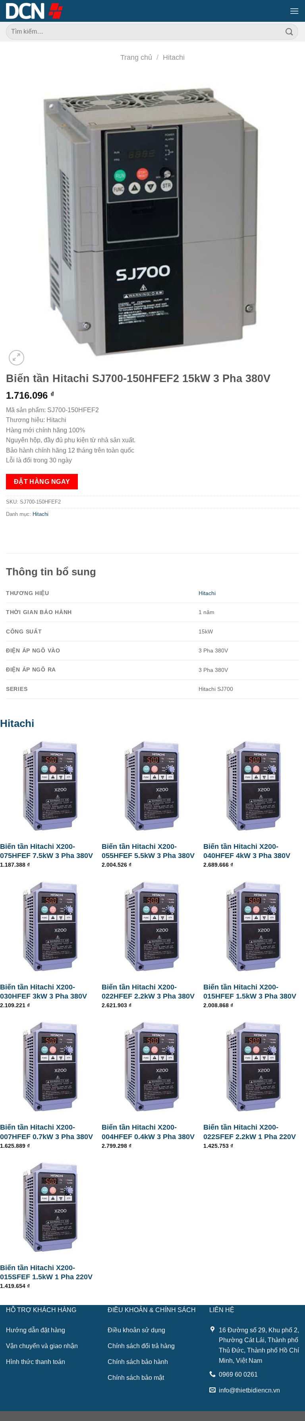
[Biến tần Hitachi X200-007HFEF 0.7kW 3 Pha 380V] (51, 1066)
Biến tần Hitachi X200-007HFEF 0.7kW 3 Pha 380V (46, 1131)
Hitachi (174, 57)
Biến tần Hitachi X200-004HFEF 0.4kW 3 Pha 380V (148, 1131)
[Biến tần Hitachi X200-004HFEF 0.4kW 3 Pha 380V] (152, 1066)
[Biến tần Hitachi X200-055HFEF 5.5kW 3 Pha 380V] (152, 786)
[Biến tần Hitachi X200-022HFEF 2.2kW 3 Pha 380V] (152, 926)
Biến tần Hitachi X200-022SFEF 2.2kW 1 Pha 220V (249, 1131)
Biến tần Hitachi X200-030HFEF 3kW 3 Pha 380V (43, 991)
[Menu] (294, 11)
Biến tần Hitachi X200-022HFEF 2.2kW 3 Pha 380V (148, 991)
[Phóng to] (16, 357)
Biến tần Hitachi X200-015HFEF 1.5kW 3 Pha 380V (249, 991)
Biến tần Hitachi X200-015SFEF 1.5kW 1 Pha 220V (46, 1272)
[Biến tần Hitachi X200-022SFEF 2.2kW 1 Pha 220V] (254, 1066)
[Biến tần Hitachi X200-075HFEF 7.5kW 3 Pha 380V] (51, 786)
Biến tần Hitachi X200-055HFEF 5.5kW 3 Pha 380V (148, 851)
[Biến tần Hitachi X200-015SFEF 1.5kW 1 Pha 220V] (51, 1207)
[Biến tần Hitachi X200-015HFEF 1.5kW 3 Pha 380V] (254, 926)
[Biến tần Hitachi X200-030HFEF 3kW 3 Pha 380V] (51, 926)
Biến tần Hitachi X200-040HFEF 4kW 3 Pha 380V (246, 851)
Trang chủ (136, 57)
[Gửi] (289, 31)
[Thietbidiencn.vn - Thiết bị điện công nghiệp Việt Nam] (34, 10)
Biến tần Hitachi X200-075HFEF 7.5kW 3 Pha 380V (46, 851)
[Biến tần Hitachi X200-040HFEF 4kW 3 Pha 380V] (254, 786)
